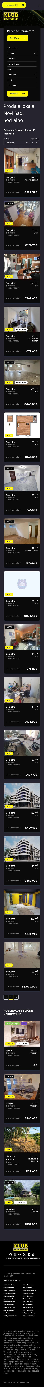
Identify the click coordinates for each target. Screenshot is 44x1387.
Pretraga (13, 94)
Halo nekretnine (28, 1293)
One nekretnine (28, 1310)
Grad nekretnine (9, 1285)
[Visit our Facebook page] (10, 1254)
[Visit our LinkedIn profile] (28, 1254)
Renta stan (7, 1313)
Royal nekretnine (9, 1290)
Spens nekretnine (10, 1299)
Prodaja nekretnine (10, 1316)
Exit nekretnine (28, 1302)
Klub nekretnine (9, 1296)
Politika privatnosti (13, 1258)
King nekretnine (9, 1307)
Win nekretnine (28, 1299)
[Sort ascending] (32, 143)
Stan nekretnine (9, 1302)
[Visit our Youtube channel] (19, 1254)
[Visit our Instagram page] (15, 1254)
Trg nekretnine (28, 1307)
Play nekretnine (9, 1304)
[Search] (23, 5)
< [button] (5, 997)
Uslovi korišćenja (32, 1258)
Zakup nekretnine (29, 1313)
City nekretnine (28, 1285)
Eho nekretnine (28, 1296)
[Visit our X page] (24, 1254)
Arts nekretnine (9, 1310)
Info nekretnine (28, 1287)
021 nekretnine (9, 1287)
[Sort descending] (36, 143)
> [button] (16, 997)
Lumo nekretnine (28, 1316)
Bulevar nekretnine (29, 1290)
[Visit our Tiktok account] (33, 1254)
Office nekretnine (9, 1293)
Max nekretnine (28, 1304)
